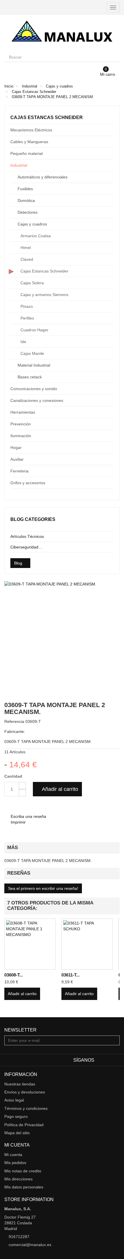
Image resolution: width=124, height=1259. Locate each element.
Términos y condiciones (26, 1108)
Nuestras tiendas (19, 1084)
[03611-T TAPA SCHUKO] (87, 944)
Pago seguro (16, 1116)
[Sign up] (114, 1040)
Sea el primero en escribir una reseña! (43, 888)
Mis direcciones (18, 1179)
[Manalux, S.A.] (62, 33)
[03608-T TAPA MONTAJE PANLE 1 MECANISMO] (30, 944)
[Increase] (22, 785)
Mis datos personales (23, 1187)
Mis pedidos (15, 1162)
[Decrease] (22, 792)
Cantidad (13, 776)
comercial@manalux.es (30, 1244)
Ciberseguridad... (26, 547)
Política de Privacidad (24, 1124)
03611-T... (70, 974)
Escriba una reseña (28, 816)
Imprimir (18, 822)
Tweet (8, 805)
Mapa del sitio (17, 1132)
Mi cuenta (13, 1154)
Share (16, 805)
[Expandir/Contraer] (109, 130)
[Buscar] (115, 57)
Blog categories (32, 519)
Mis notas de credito (22, 1171)
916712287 (19, 1236)
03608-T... (13, 974)
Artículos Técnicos (27, 536)
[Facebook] (99, 1060)
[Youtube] (116, 1060)
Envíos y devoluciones (24, 1092)
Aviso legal (14, 1100)
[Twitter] (108, 1060)
